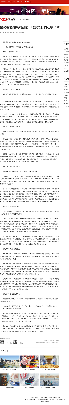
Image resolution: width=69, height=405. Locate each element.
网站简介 (32, 397)
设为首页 (47, 397)
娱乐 (22, 1)
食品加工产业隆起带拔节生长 (49, 369)
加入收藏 (52, 397)
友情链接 (57, 397)
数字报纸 (27, 1)
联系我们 (37, 397)
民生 (14, 1)
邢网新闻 (22, 19)
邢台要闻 (28, 19)
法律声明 (42, 397)
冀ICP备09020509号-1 (30, 399)
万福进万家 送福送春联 (29, 369)
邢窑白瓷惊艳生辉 (10, 387)
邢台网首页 (3, 1)
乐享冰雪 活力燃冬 (29, 387)
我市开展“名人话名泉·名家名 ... (10, 369)
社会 (18, 1)
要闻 (9, 1)
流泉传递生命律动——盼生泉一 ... (49, 387)
